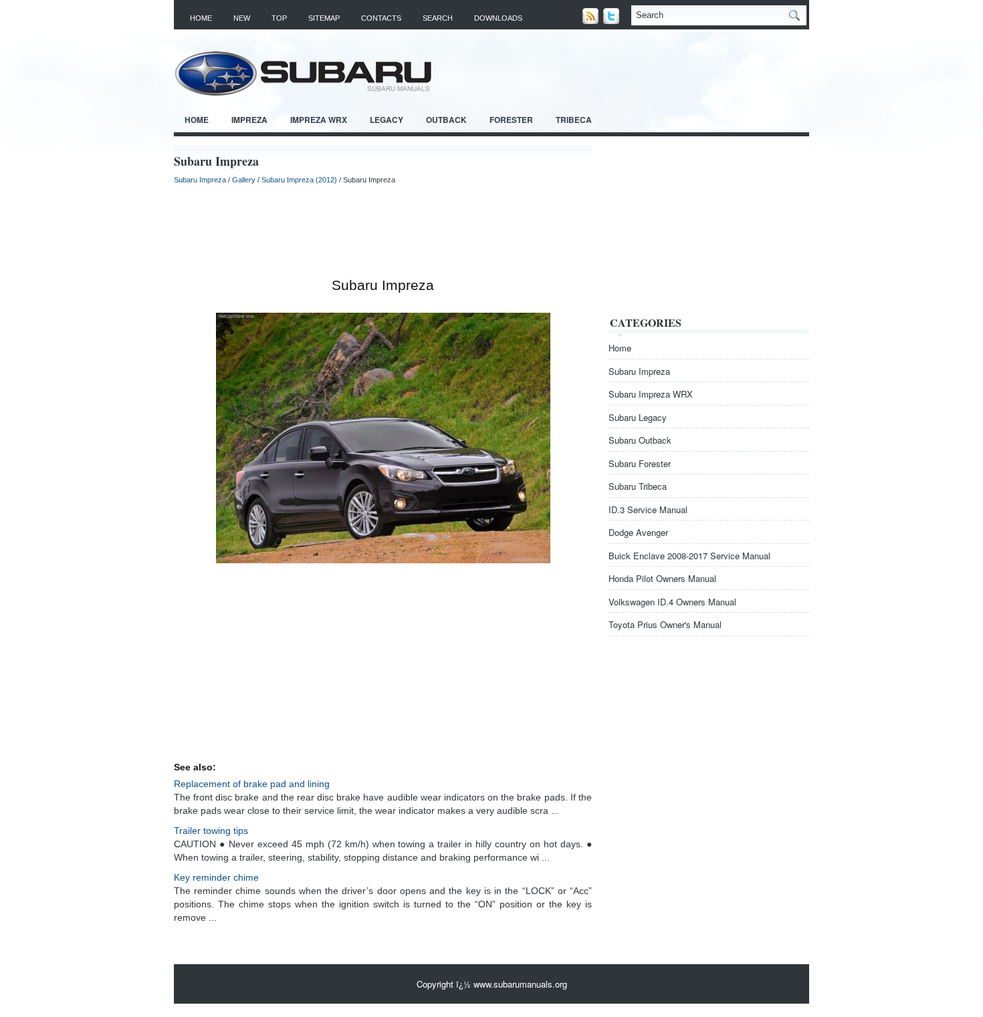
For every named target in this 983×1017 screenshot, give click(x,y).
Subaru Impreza (200, 180)
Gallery (243, 180)
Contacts (381, 18)
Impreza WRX (318, 120)
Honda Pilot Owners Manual (662, 578)
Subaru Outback (640, 440)
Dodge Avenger (638, 532)
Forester (511, 120)
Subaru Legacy (638, 417)
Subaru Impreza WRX (651, 394)
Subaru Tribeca (638, 486)
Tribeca (574, 120)
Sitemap (324, 18)
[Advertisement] (383, 231)
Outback (446, 120)
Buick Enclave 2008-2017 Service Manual (689, 555)
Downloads (498, 18)
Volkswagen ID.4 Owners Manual (672, 601)
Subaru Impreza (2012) (299, 180)
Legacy (386, 120)
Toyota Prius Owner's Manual (665, 624)
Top (279, 18)
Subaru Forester (640, 463)
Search (438, 18)
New (241, 18)
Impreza (249, 120)
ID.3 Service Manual (648, 509)
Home (201, 18)
